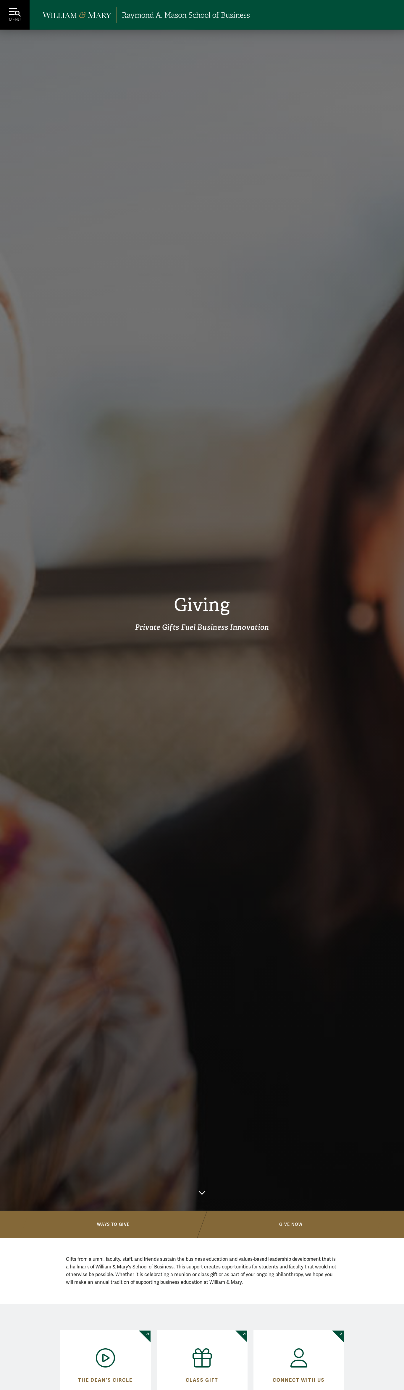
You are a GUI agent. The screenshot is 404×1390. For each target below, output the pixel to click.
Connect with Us (299, 1380)
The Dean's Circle (105, 1380)
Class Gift (202, 1380)
